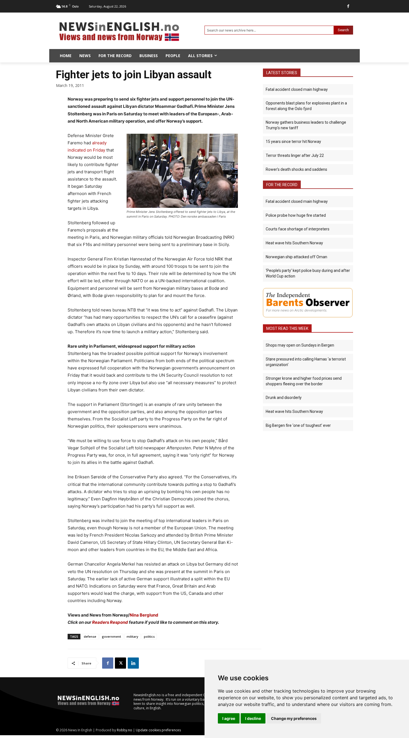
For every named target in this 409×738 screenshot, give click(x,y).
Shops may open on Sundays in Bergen (300, 345)
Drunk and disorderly (284, 397)
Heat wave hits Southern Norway (294, 243)
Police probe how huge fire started (296, 215)
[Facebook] (348, 6)
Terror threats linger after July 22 (295, 155)
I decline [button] (253, 718)
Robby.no (124, 730)
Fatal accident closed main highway (297, 89)
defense (90, 636)
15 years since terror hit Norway (293, 141)
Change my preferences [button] (294, 718)
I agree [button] (228, 718)
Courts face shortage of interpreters (297, 229)
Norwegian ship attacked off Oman (296, 257)
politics (149, 636)
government (111, 636)
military (132, 636)
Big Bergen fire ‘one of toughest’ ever (298, 425)
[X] (120, 663)
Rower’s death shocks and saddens (296, 169)
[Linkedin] (133, 663)
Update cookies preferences (158, 730)
